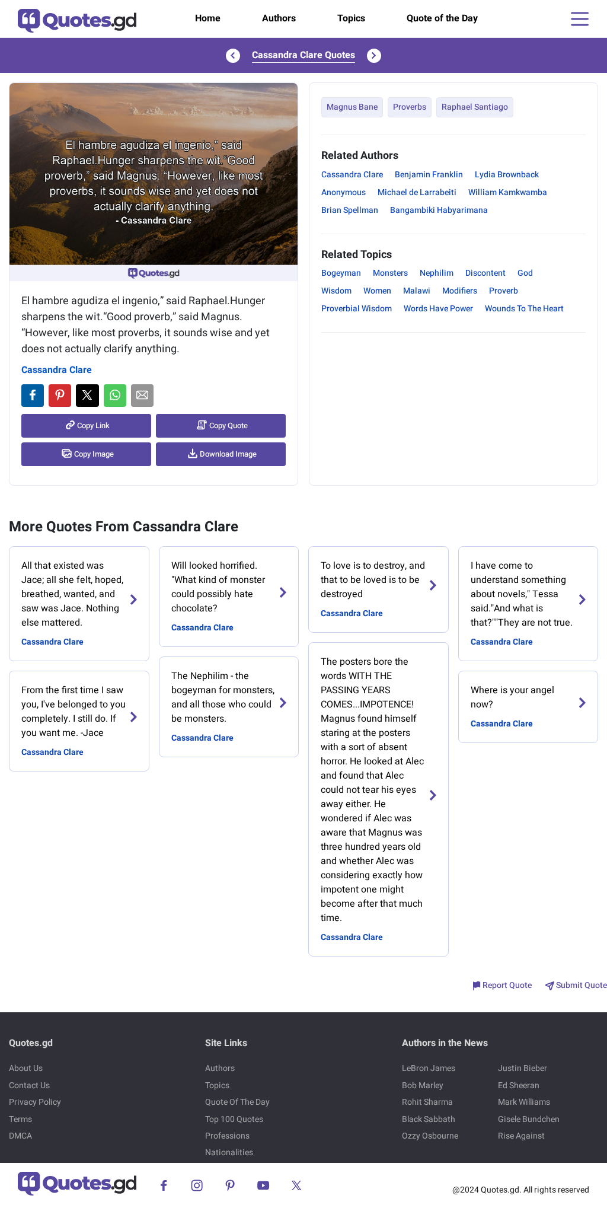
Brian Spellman (349, 210)
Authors (279, 18)
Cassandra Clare (56, 370)
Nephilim (436, 273)
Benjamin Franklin (429, 174)
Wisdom (336, 291)
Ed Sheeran (518, 1085)
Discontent (485, 273)
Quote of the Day (442, 18)
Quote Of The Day (237, 1102)
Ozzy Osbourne (430, 1136)
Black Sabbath (428, 1119)
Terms (20, 1119)
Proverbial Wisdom (356, 308)
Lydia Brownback (507, 174)
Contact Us (29, 1085)
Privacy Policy (35, 1102)
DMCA (20, 1136)
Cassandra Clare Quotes (303, 55)
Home (208, 18)
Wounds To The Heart (524, 308)
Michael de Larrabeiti (417, 192)
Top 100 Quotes (234, 1119)
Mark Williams (524, 1102)
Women (377, 291)
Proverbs (409, 107)
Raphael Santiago (475, 107)
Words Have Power (438, 308)
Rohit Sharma (427, 1102)
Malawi (416, 291)
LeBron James (428, 1068)
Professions (227, 1136)
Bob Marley (422, 1085)
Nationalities (229, 1152)
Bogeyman (341, 273)
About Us (26, 1068)
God (525, 273)
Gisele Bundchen (529, 1119)
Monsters (390, 273)
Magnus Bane (352, 107)
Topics (351, 18)
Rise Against (521, 1136)
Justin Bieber (522, 1068)
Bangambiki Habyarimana (439, 210)
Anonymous (343, 192)
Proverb (503, 291)
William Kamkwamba (507, 192)
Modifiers (459, 291)
